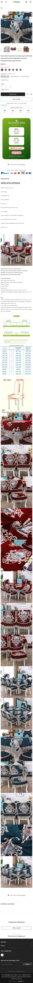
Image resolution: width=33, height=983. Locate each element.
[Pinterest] (16, 500)
